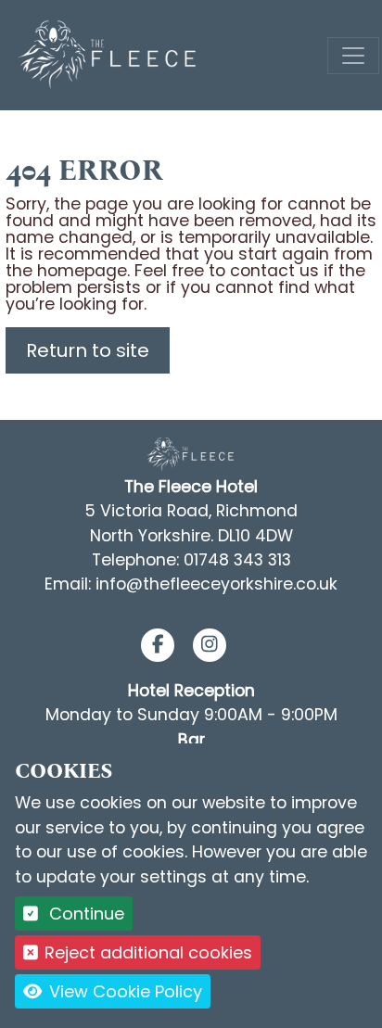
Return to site (87, 350)
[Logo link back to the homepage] (109, 55)
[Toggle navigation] (353, 55)
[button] (158, 645)
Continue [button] (84, 913)
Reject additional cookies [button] (148, 952)
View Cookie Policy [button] (123, 991)
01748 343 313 (237, 560)
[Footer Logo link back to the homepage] (191, 453)
